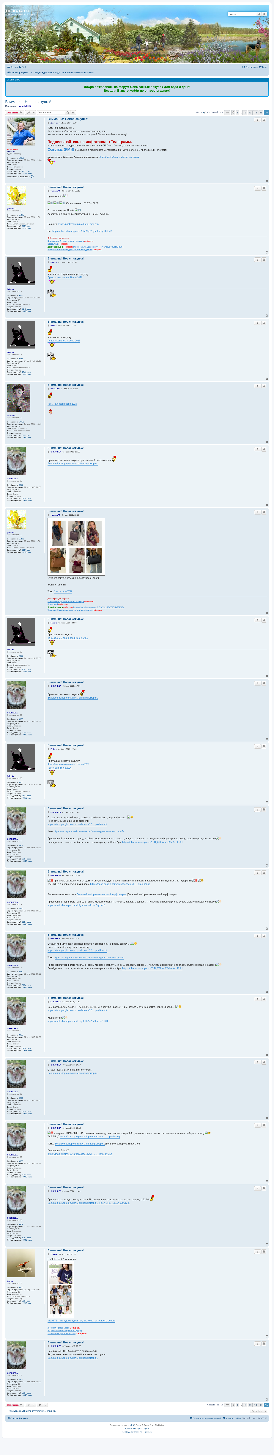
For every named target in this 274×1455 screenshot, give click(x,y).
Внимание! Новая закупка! (28, 102)
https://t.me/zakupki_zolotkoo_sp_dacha (119, 157)
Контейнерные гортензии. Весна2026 (68, 764)
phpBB (131, 1425)
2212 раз (27, 1303)
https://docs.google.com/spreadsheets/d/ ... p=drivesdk (77, 824)
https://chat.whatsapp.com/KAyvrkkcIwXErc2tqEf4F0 (76, 905)
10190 (21, 158)
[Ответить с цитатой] (264, 120)
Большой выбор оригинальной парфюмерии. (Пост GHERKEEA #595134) (89, 1202)
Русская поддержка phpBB (137, 1428)
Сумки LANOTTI (63, 591)
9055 (21, 296)
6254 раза (26, 498)
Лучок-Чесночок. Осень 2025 (64, 340)
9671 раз (26, 171)
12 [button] (244, 112)
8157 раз (26, 226)
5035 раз (26, 435)
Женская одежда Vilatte (58, 1328)
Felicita (10, 289)
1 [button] (237, 112)
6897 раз (26, 1301)
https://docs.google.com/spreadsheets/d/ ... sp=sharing (120, 884)
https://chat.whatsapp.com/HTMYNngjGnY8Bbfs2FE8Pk (98, 247)
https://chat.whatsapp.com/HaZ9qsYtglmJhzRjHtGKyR (82, 231)
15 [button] (261, 112)
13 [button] (250, 112)
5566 (21, 1287)
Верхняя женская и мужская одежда (65, 1330)
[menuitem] (22, 67)
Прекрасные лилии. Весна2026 (65, 277)
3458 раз (27, 311)
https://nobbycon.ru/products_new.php (78, 224)
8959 (21, 485)
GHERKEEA (12, 479)
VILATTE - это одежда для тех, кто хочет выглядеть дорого (81, 1320)
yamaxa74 (12, 209)
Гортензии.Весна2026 (60, 767)
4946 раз (27, 437)
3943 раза (27, 501)
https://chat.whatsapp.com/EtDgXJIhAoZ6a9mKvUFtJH (152, 842)
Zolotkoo (11, 152)
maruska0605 (24, 106)
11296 (21, 215)
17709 (21, 422)
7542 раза (26, 309)
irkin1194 (11, 415)
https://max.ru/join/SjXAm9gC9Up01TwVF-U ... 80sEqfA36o (80, 1153)
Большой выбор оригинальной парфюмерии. (73, 463)
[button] (227, 112)
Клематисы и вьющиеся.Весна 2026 (68, 638)
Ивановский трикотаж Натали (61, 1333)
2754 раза (27, 173)
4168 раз (27, 228)
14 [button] (255, 112)
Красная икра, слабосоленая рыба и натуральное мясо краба (89, 831)
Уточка (10, 1281)
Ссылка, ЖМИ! (61, 149)
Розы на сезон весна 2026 (62, 403)
